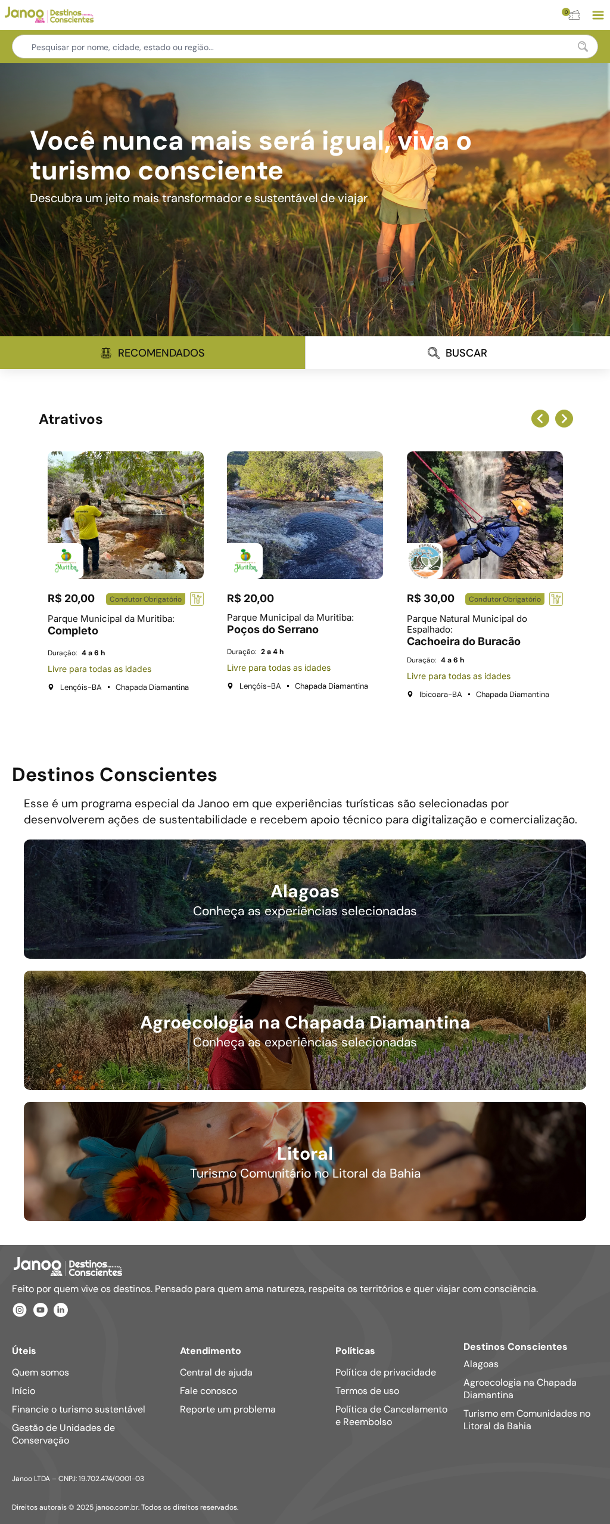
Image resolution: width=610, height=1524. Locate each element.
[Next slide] (564, 419)
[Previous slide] (540, 419)
